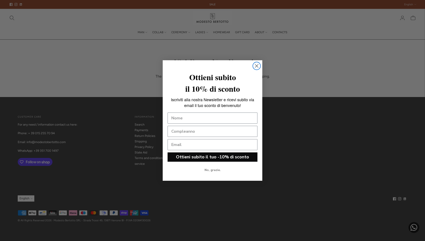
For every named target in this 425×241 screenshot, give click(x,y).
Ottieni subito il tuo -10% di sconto (212, 157)
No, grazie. (213, 170)
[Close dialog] (257, 66)
